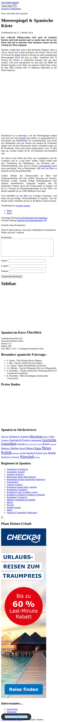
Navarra (10, 505)
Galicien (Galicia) (15, 484)
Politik (6, 452)
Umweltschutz (45, 166)
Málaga (30, 448)
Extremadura (12, 482)
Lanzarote (53, 444)
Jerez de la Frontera (35, 444)
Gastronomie (35, 440)
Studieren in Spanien (10, 457)
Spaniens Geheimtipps (11, 8)
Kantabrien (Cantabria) (17, 489)
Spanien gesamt (23, 205)
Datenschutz (12, 709)
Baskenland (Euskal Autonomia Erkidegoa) (26, 479)
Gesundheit (8, 443)
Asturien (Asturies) (15, 474)
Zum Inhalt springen (10, 2)
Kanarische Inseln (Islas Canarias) (22, 487)
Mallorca (5, 448)
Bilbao (45, 437)
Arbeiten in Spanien (19, 436)
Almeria (4, 436)
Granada (21, 444)
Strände (52, 452)
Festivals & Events (19, 440)
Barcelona (36, 436)
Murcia (10, 502)
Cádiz (51, 436)
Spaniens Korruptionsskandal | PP (32, 220)
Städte (9, 510)
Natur (9, 210)
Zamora (37, 457)
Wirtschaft (27, 456)
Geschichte (49, 440)
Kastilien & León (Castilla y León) (22, 492)
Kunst (46, 443)
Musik (22, 448)
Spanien (22, 138)
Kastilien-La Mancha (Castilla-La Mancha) (26, 494)
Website (4, 271)
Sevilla (23, 453)
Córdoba (5, 440)
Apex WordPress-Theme (12, 719)
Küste (17, 55)
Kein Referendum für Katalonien (32, 218)
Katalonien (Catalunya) (17, 497)
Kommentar (6, 237)
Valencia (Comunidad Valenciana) (22, 512)
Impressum (11, 712)
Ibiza (27, 444)
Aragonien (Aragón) (16, 472)
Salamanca (15, 453)
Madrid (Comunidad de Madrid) (21, 500)
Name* (4, 260)
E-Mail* (4, 266)
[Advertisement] (29, 103)
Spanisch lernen (34, 453)
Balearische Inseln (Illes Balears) (21, 477)
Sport (45, 453)
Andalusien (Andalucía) (17, 469)
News (9, 213)
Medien (15, 448)
